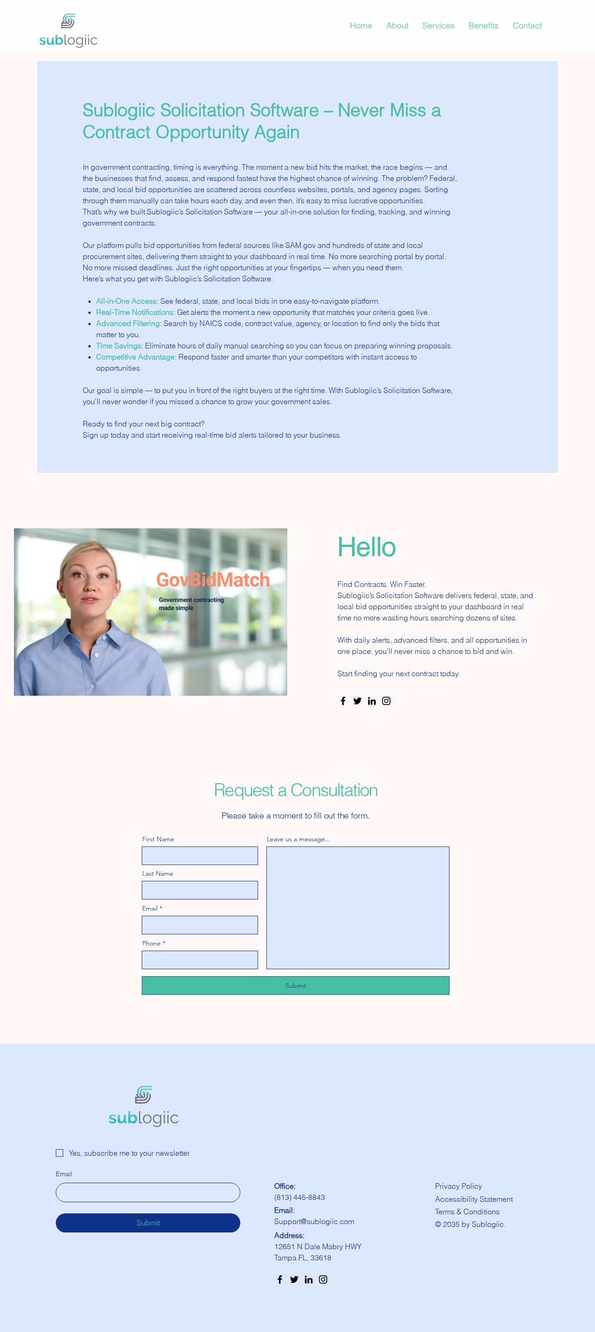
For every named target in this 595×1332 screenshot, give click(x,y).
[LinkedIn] (371, 700)
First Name (158, 839)
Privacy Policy (458, 1186)
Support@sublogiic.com (314, 1221)
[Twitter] (357, 700)
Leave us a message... (299, 839)
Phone (151, 943)
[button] (275, 685)
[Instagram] (386, 700)
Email (150, 908)
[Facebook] (343, 700)
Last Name (157, 873)
